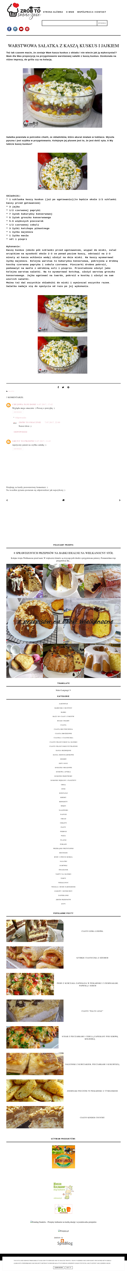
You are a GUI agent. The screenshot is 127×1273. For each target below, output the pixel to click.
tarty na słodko (63, 874)
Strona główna (53, 12)
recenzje (63, 853)
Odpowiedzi (20, 417)
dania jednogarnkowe (63, 755)
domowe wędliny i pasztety (63, 780)
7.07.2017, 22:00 (52, 422)
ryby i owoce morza (63, 857)
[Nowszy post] (7, 500)
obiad (63, 819)
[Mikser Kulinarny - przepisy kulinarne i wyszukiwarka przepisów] (63, 1199)
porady (63, 844)
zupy (63, 904)
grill (63, 785)
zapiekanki (63, 895)
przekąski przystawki (63, 848)
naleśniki (63, 810)
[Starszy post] (120, 500)
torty (63, 878)
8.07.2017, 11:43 (43, 441)
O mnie (70, 12)
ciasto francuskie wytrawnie (63, 746)
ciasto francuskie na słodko (63, 742)
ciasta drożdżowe (63, 733)
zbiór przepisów (63, 899)
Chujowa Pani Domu (24, 404)
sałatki (11, 391)
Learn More (59, 1267)
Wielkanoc (63, 883)
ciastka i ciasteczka (63, 738)
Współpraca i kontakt (91, 12)
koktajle (63, 793)
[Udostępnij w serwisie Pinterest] (68, 388)
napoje (63, 814)
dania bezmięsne (63, 750)
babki (63, 712)
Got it (68, 1267)
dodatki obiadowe (63, 767)
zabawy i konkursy (63, 891)
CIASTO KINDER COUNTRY (92, 1117)
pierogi (63, 831)
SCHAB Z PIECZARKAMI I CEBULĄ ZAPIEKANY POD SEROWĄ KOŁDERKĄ (90, 1037)
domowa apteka (63, 772)
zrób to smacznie (30, 422)
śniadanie (63, 870)
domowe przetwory (63, 776)
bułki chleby (63, 721)
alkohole (63, 704)
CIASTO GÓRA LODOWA (92, 931)
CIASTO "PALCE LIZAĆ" (92, 1011)
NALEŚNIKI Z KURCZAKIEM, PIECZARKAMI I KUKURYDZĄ (92, 1064)
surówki (63, 865)
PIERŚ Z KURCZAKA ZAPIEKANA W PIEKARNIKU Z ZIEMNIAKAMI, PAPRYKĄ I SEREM (87, 984)
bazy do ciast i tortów (63, 716)
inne (63, 789)
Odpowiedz (18, 412)
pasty (63, 827)
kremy (63, 797)
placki (63, 840)
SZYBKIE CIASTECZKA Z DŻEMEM (92, 958)
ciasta (63, 725)
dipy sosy (63, 763)
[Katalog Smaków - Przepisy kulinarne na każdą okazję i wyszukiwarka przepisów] (63, 1222)
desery (63, 759)
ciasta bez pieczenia (63, 729)
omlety (63, 823)
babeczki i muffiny (63, 708)
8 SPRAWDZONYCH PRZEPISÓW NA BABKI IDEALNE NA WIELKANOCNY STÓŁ (63, 553)
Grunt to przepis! (23, 441)
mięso (63, 806)
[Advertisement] (63, 522)
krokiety (63, 802)
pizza (63, 836)
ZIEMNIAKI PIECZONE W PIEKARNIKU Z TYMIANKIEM (92, 1091)
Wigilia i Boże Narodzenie (63, 887)
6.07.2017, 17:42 (45, 404)
